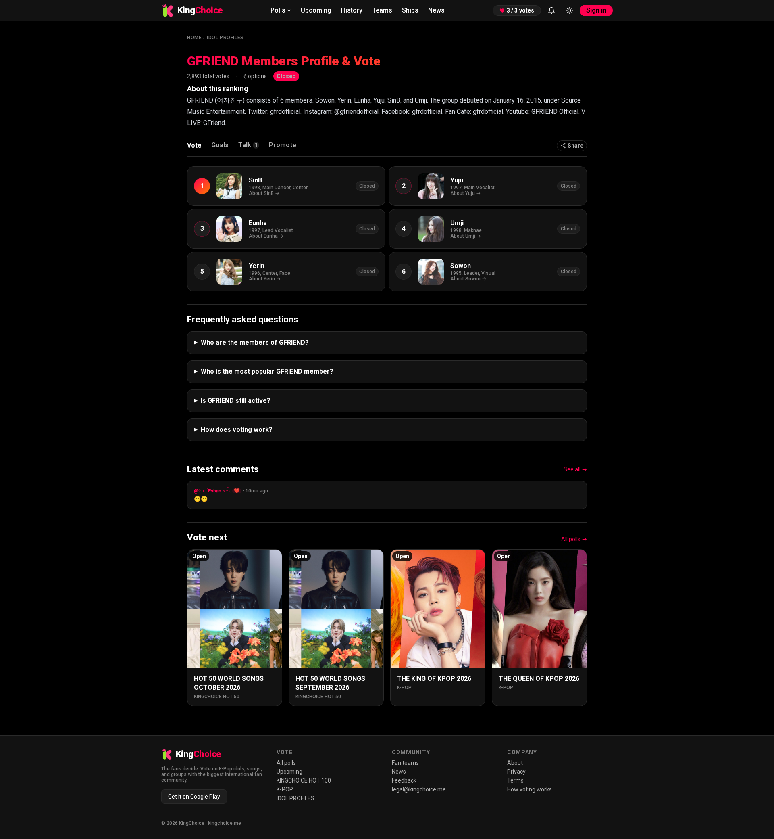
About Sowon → (468, 279)
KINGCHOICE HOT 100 (304, 780)
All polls (286, 762)
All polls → (574, 539)
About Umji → (465, 236)
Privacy (516, 771)
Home (194, 37)
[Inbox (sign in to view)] (551, 10)
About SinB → (264, 193)
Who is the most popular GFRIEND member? (267, 371)
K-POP (285, 789)
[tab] (248, 147)
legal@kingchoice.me (419, 789)
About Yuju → (465, 193)
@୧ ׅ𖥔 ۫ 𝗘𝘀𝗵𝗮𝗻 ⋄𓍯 (212, 491)
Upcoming (316, 10)
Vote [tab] (194, 145)
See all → (575, 469)
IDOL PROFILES (225, 37)
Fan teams (405, 762)
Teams (382, 10)
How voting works (529, 789)
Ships (410, 10)
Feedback (404, 780)
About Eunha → (266, 236)
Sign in (596, 10)
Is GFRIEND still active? (235, 400)
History (351, 10)
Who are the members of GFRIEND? (255, 342)
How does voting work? (237, 429)
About (515, 762)
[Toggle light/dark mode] (569, 10)
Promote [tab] (282, 145)
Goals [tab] (220, 145)
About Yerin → (265, 279)
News (436, 10)
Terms (515, 780)
